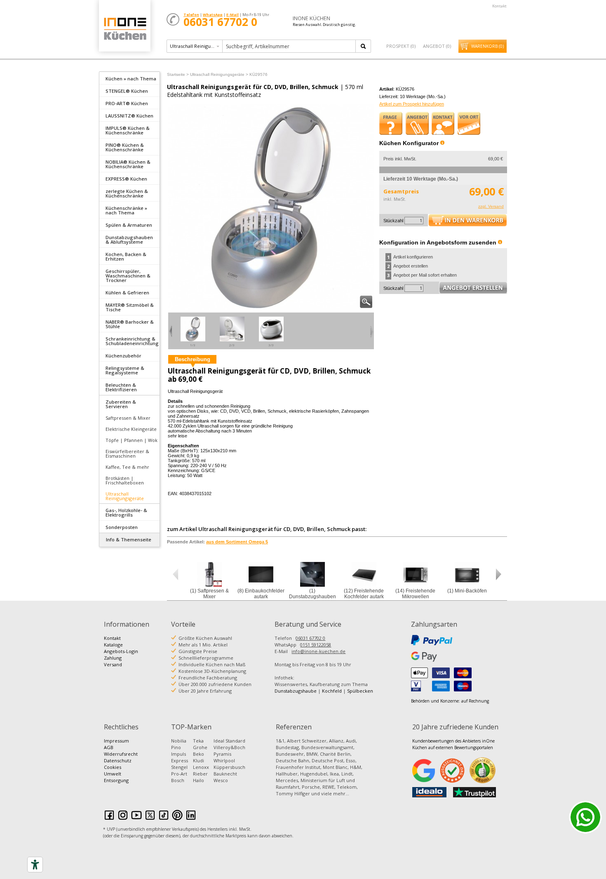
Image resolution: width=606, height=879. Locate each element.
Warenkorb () (487, 46)
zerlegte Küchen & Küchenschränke (127, 193)
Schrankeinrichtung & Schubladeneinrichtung (132, 341)
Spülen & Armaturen (129, 225)
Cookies (112, 767)
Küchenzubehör (123, 356)
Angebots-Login (121, 651)
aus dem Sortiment (237, 541)
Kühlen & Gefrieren (127, 292)
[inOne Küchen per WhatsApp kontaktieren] (585, 817)
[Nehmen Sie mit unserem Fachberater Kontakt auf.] (443, 123)
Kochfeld (332, 691)
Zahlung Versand (113, 661)
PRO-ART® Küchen (127, 103)
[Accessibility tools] (35, 864)
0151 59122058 (315, 645)
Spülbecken (360, 691)
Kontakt (499, 6)
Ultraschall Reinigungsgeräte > (219, 74)
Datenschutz (118, 760)
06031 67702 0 (310, 638)
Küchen (124, 28)
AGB (108, 747)
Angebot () (437, 46)
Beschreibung (192, 359)
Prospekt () (401, 46)
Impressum (116, 741)
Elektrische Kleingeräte (131, 429)
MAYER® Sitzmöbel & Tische (130, 307)
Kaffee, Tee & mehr (127, 467)
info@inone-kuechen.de (318, 651)
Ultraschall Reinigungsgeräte (125, 496)
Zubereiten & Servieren (121, 404)
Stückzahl (393, 220)
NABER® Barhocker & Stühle (130, 324)
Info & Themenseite (128, 539)
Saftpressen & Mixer (128, 418)
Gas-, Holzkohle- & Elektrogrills (126, 512)
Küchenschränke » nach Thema (126, 210)
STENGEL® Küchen (127, 91)
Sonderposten (122, 527)
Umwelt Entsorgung (116, 777)
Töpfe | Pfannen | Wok (131, 440)
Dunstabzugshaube (296, 691)
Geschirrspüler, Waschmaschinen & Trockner (128, 275)
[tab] (129, 78)
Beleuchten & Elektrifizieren (121, 387)
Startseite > (178, 74)
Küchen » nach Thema (131, 78)
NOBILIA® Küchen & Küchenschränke (128, 164)
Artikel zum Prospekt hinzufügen (411, 103)
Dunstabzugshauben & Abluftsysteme (129, 239)
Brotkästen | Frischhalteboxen (125, 480)
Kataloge (113, 645)
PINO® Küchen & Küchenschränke (125, 147)
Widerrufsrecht (121, 754)
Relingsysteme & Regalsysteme (125, 370)
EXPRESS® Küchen (126, 179)
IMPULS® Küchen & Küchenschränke (128, 130)
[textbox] (289, 46)
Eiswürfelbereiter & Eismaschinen (127, 453)
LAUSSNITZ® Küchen (129, 116)
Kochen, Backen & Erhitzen (126, 256)
